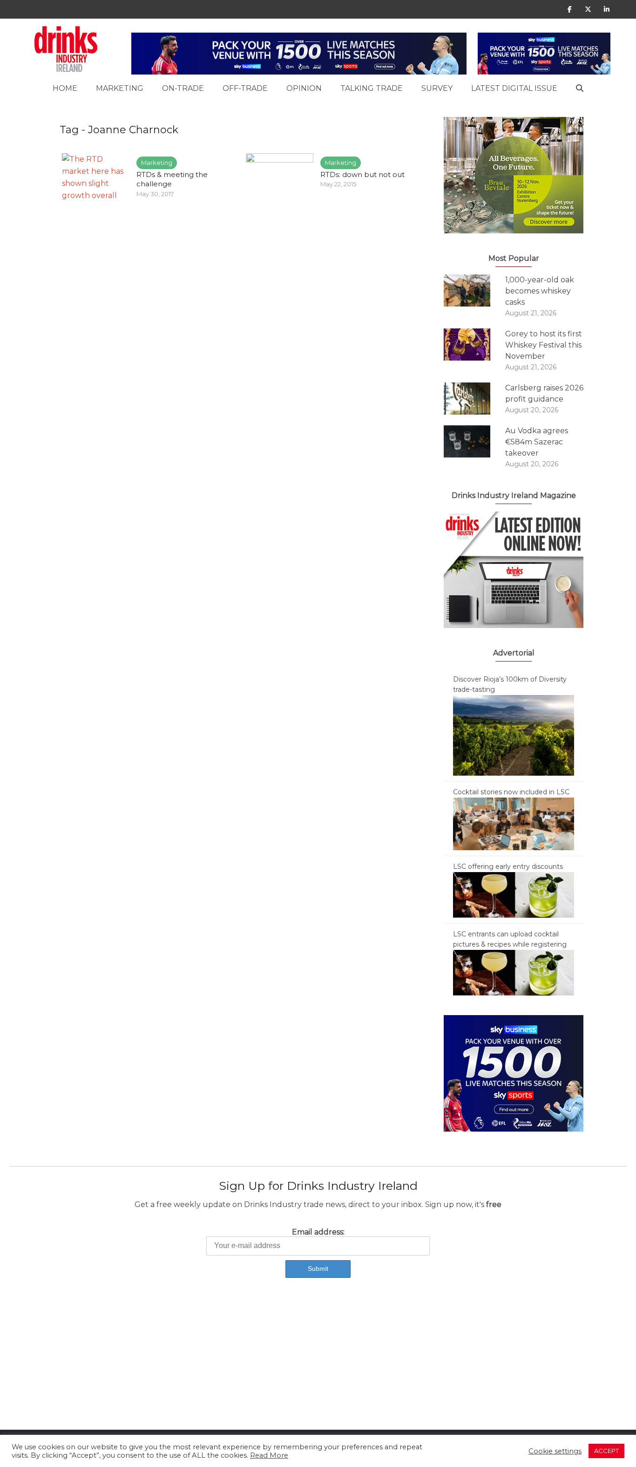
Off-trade (245, 88)
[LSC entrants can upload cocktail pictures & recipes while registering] (513, 972)
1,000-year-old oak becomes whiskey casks (539, 291)
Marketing (119, 88)
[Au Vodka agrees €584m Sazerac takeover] (474, 441)
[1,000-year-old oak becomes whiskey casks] (474, 290)
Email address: (318, 1232)
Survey (437, 88)
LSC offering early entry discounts (508, 866)
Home (65, 88)
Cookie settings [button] (555, 1451)
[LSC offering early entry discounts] (513, 894)
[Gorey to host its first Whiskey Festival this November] (474, 344)
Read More (269, 1455)
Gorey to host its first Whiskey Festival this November (543, 345)
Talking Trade (371, 88)
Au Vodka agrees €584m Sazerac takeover (536, 441)
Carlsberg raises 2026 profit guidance (544, 393)
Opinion (304, 88)
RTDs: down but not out (362, 174)
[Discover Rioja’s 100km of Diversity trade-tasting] (513, 734)
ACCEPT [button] (606, 1450)
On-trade (183, 88)
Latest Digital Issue (514, 88)
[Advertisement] (279, 1364)
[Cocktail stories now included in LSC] (513, 823)
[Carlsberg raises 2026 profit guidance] (474, 398)
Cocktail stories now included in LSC (511, 792)
